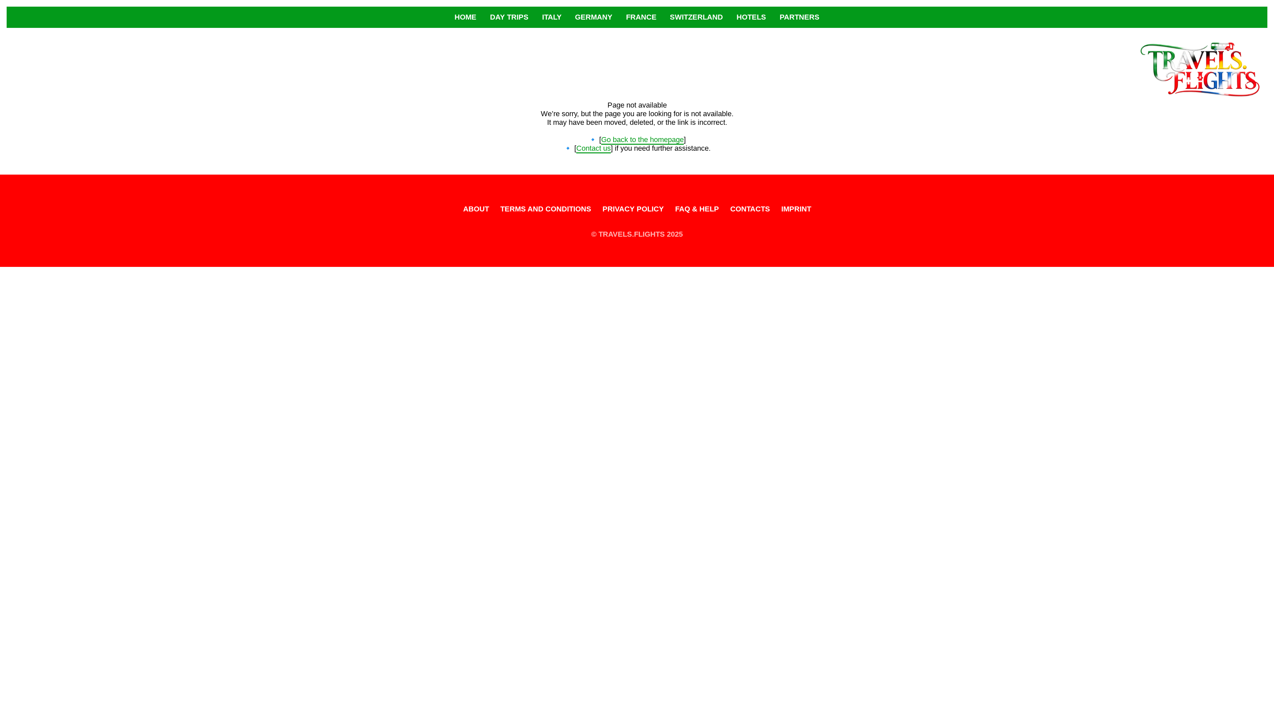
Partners (799, 17)
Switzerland (696, 17)
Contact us (593, 148)
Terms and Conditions (545, 209)
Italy (552, 17)
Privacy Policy (633, 209)
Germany (593, 17)
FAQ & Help (697, 209)
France (641, 17)
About (476, 209)
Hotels (751, 17)
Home (465, 17)
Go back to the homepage (642, 139)
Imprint (796, 209)
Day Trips (509, 17)
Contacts (750, 209)
